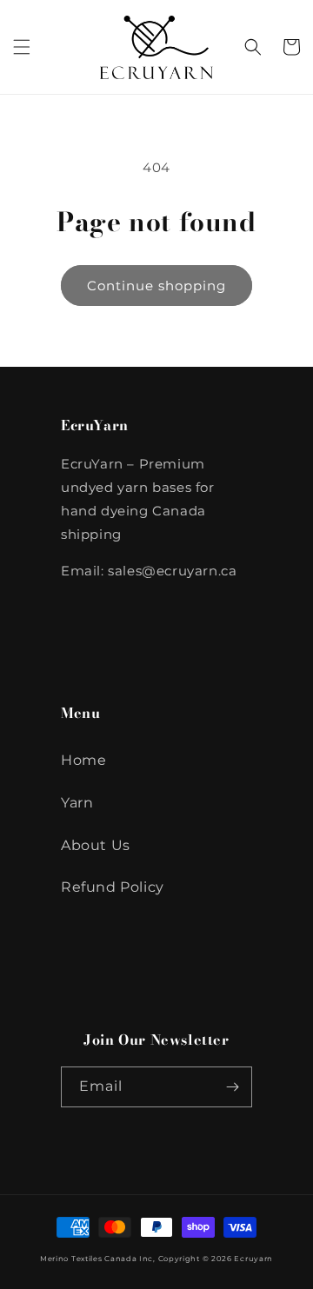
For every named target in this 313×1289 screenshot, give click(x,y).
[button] (22, 47)
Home (83, 760)
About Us (95, 845)
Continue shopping (156, 285)
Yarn (77, 802)
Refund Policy (112, 887)
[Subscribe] (232, 1086)
